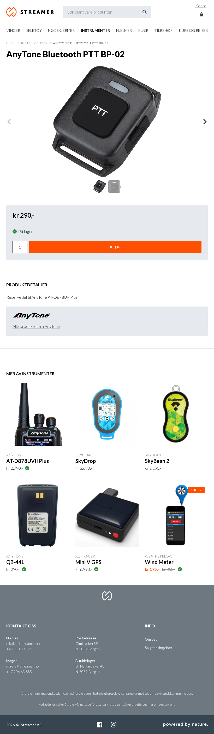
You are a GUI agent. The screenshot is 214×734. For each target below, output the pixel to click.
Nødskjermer (61, 30)
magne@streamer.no (22, 666)
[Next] (204, 122)
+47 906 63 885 (19, 671)
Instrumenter (95, 30)
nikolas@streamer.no (23, 643)
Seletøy (34, 30)
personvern (166, 704)
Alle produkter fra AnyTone (36, 326)
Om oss (151, 639)
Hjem (11, 43)
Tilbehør (163, 30)
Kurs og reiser (193, 30)
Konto (200, 5)
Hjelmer (124, 30)
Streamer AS (30, 12)
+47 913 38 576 (19, 649)
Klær (143, 30)
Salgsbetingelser (158, 647)
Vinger (13, 30)
